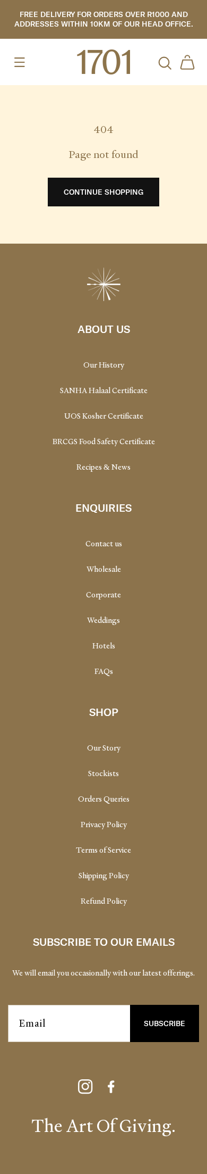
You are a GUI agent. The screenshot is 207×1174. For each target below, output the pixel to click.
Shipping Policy (104, 875)
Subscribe (164, 1023)
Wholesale (104, 569)
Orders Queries (104, 799)
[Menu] (19, 62)
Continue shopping (103, 191)
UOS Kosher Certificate (103, 416)
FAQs (103, 671)
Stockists (103, 773)
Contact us (103, 543)
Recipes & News (103, 467)
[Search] (164, 62)
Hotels (103, 645)
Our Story (103, 748)
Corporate (103, 594)
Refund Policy (104, 901)
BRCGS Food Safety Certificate (104, 441)
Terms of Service (103, 850)
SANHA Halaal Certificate (104, 390)
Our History (103, 365)
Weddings (103, 620)
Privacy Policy (104, 824)
